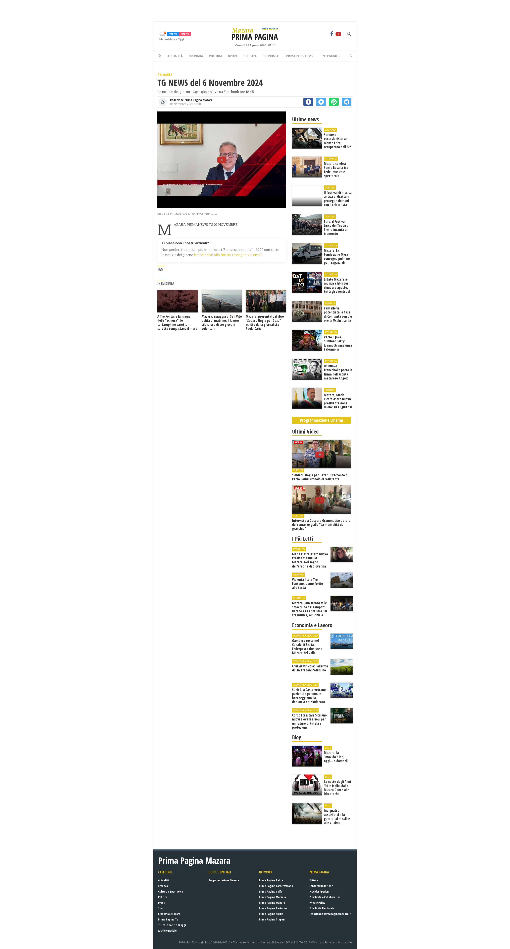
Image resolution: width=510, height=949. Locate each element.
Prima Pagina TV (168, 919)
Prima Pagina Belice (271, 880)
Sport (232, 56)
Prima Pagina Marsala (272, 897)
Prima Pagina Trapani (272, 919)
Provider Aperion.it (320, 891)
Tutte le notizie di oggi (172, 925)
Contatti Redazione (321, 886)
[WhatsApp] (334, 102)
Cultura (250, 56)
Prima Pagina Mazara (272, 903)
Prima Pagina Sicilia (271, 914)
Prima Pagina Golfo (270, 891)
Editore (313, 880)
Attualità (175, 56)
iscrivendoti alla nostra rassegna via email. (228, 254)
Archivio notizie (167, 930)
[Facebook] (332, 34)
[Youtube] (338, 34)
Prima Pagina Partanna (273, 908)
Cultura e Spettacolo (170, 891)
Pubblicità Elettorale (321, 908)
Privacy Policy (317, 903)
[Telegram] (346, 102)
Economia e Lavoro (169, 914)
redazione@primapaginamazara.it (330, 914)
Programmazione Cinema (224, 880)
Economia (270, 56)
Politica (215, 56)
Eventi (162, 903)
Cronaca (196, 56)
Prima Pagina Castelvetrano (276, 886)
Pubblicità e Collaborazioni (325, 897)
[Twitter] (321, 102)
